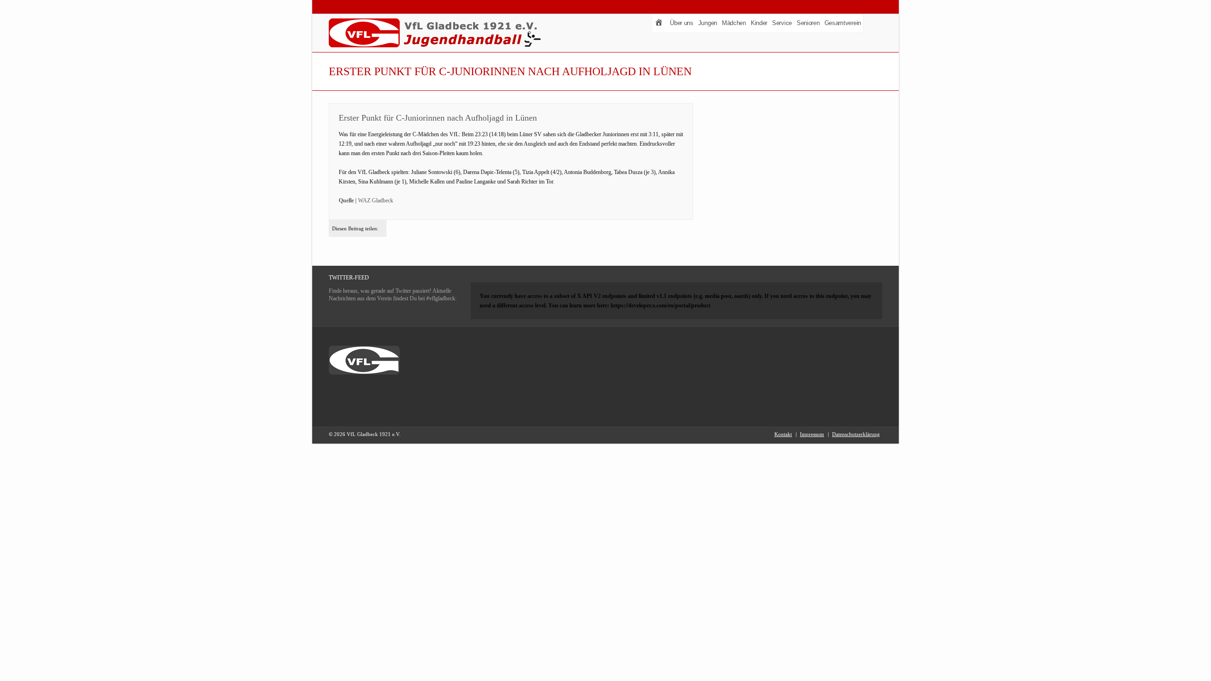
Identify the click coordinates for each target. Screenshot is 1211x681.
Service (782, 22)
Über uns (681, 22)
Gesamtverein (843, 22)
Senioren (808, 22)
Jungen (707, 22)
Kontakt (783, 434)
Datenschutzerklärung (856, 434)
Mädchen (734, 22)
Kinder (759, 22)
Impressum (812, 434)
